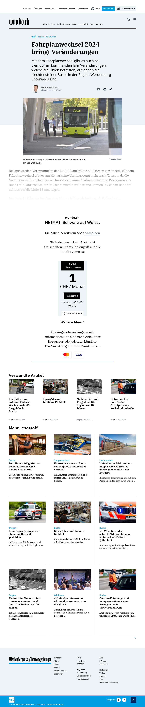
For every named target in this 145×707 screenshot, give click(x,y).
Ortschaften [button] (127, 8)
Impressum (41, 704)
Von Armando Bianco (49, 87)
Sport (53, 24)
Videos (74, 24)
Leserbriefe (83, 24)
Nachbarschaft (83, 679)
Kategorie (58, 658)
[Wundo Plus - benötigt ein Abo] (33, 36)
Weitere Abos (71, 322)
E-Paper (26, 8)
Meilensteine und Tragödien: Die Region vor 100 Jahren (87, 403)
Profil (79, 658)
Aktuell (46, 24)
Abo (101, 658)
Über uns (38, 8)
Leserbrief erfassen (66, 8)
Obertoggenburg (84, 676)
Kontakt (102, 676)
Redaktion (83, 8)
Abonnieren (108, 8)
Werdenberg (82, 672)
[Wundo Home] (19, 21)
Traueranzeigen (96, 24)
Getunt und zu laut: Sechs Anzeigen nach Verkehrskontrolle (122, 403)
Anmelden (92, 233)
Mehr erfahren (73, 313)
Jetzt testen (72, 295)
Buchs (11, 419)
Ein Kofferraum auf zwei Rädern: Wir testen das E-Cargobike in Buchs (19, 405)
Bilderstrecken (63, 24)
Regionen (81, 669)
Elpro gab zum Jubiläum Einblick (54, 400)
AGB (101, 679)
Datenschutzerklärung (108, 682)
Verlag (102, 673)
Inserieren (50, 8)
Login (97, 8)
